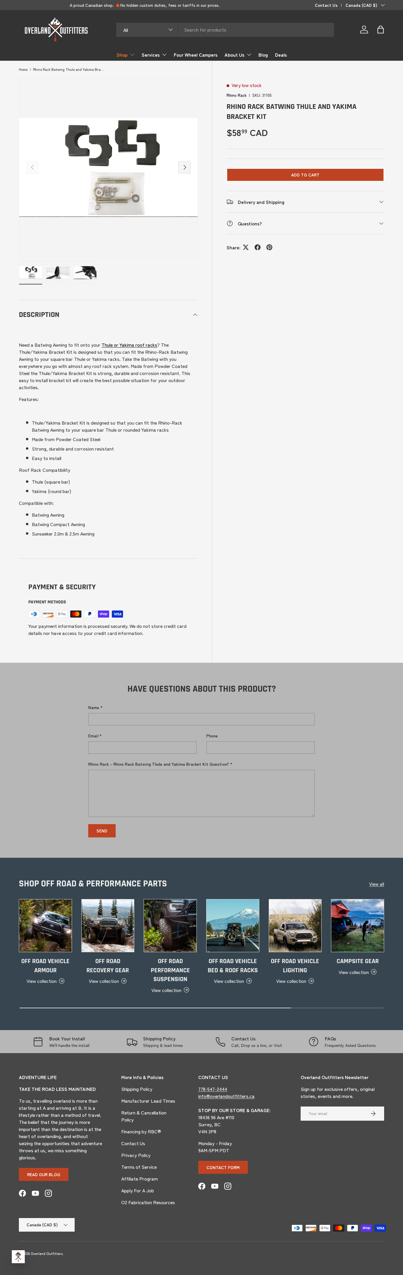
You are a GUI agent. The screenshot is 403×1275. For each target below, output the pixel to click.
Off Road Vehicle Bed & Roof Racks (233, 966)
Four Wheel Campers (195, 54)
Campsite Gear (358, 961)
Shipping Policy (136, 1088)
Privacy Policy (135, 1154)
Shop (122, 54)
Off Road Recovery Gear (107, 966)
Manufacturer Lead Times (148, 1100)
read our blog (43, 1174)
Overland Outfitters (47, 1253)
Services (151, 54)
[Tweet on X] (246, 247)
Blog (263, 54)
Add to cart (305, 175)
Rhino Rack (237, 95)
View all (376, 883)
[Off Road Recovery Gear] (108, 925)
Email (93, 736)
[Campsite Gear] (357, 925)
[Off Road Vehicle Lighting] (295, 925)
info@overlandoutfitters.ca (226, 1095)
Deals (281, 54)
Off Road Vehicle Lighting (295, 966)
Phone (212, 736)
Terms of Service (139, 1166)
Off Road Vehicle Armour (45, 966)
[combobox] (225, 29)
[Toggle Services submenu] (164, 54)
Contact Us (326, 5)
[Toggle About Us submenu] (249, 54)
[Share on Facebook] (257, 247)
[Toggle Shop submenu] (132, 54)
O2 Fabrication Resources (148, 1202)
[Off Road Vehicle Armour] (45, 925)
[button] (380, 29)
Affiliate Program (139, 1178)
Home (23, 69)
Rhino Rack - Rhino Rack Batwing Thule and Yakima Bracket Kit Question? (158, 764)
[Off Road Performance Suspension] (170, 925)
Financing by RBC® (141, 1131)
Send (101, 831)
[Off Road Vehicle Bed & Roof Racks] (233, 925)
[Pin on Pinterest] (269, 247)
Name (93, 707)
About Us (234, 54)
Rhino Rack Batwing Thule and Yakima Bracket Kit (68, 69)
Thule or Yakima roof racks (129, 344)
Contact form (223, 1167)
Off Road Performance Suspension (170, 970)
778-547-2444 (212, 1088)
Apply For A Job (137, 1190)
